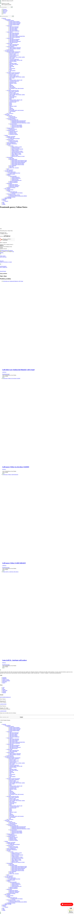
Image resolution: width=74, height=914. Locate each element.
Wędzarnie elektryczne (13, 131)
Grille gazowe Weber (13, 28)
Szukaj (4, 12)
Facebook (4, 691)
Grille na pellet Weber (13, 45)
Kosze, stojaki (11, 58)
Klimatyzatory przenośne (13, 186)
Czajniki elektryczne (10, 137)
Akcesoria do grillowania (9, 50)
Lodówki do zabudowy (13, 181)
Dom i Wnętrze (7, 188)
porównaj (11, 250)
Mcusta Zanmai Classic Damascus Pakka (19, 161)
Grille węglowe (10, 31)
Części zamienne (12, 70)
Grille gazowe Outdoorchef (14, 30)
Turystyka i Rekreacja (9, 170)
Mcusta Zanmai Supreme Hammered (18, 162)
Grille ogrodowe (8, 19)
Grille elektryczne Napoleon (14, 39)
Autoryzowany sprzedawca (7, 2)
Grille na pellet (9, 43)
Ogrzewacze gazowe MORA (14, 194)
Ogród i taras (7, 114)
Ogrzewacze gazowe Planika (17, 125)
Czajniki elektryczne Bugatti (14, 138)
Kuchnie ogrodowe (10, 20)
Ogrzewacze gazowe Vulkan (17, 126)
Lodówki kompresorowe (16, 178)
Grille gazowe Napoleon (13, 27)
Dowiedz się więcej (5, 374)
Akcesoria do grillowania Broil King (13, 51)
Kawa (8, 168)
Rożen (10, 62)
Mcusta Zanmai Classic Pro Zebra (18, 163)
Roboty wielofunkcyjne (11, 142)
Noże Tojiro (11, 166)
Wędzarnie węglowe (13, 133)
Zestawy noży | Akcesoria (14, 167)
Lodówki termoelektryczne (16, 180)
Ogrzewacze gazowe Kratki (17, 124)
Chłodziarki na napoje (11, 173)
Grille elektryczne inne (13, 42)
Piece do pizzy (9, 115)
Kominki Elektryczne (13, 191)
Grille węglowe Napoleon (14, 34)
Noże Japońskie (10, 157)
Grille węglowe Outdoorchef (14, 37)
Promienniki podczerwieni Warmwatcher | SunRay (21, 122)
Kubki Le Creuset (15, 155)
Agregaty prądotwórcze (11, 171)
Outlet (3, 203)
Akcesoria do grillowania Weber (13, 90)
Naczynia (8, 144)
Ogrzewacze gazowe (13, 123)
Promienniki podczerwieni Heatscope (18, 121)
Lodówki (8, 175)
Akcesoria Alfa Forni (13, 117)
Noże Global (11, 158)
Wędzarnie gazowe (12, 132)
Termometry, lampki (13, 63)
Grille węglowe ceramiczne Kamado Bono (17, 36)
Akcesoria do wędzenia (13, 134)
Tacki (10, 67)
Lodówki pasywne (15, 179)
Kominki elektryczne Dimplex (17, 192)
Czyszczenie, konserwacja (14, 59)
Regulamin (4, 677)
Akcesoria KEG (12, 68)
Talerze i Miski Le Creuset (16, 154)
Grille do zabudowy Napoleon (14, 48)
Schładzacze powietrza (11, 187)
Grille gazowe (9, 25)
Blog (3, 202)
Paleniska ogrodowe (10, 128)
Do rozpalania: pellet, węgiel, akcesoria (16, 110)
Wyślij (21, 717)
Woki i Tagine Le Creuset (16, 153)
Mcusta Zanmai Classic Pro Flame (18, 164)
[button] (9, 375)
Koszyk (5, 11)
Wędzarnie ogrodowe (11, 130)
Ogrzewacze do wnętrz (11, 193)
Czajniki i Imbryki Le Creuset (17, 151)
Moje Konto (4, 681)
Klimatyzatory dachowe (13, 184)
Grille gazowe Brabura (13, 29)
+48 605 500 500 (3, 704)
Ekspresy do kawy (10, 139)
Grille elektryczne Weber (13, 40)
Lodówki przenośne (13, 176)
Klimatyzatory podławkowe (14, 185)
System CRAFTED (12, 96)
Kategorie (4, 18)
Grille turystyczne (10, 49)
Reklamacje (4, 678)
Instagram (4, 692)
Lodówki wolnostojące (13, 182)
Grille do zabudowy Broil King (15, 47)
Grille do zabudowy (10, 46)
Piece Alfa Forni (12, 116)
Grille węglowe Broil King (14, 32)
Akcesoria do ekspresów (13, 141)
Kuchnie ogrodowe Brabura (14, 21)
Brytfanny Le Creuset (15, 147)
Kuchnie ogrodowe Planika (14, 24)
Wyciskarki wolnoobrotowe (12, 143)
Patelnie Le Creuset (15, 149)
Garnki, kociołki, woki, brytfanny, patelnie (17, 57)
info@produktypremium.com (5, 697)
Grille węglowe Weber (13, 35)
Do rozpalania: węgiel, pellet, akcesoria (16, 88)
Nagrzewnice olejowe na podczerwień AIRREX (18, 195)
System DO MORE (12, 61)
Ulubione (5, 9)
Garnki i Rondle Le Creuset (17, 146)
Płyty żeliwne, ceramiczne (14, 52)
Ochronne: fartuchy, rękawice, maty (15, 60)
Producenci (4, 199)
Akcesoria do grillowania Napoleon (13, 72)
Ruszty (10, 69)
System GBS (11, 97)
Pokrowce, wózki (12, 53)
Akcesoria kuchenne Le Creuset (17, 152)
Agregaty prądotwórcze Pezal (14, 172)
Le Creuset (11, 145)
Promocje (4, 200)
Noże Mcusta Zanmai (13, 159)
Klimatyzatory (9, 183)
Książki (10, 104)
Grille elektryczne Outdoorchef (15, 41)
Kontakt (3, 204)
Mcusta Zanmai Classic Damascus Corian (19, 160)
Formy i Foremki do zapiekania (17, 148)
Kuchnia (6, 135)
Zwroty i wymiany (5, 679)
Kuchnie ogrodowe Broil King (14, 22)
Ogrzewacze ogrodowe (11, 118)
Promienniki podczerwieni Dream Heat (19, 120)
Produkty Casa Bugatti (11, 136)
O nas (3, 687)
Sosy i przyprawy (10, 113)
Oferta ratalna (4, 690)
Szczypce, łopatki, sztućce (14, 54)
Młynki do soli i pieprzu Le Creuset (18, 156)
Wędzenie (11, 65)
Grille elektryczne (10, 38)
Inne (10, 71)
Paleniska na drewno (13, 129)
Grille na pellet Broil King (14, 44)
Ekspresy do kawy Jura (13, 140)
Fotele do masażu (10, 189)
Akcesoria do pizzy (12, 55)
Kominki (8, 190)
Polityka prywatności (6, 680)
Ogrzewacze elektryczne (13, 119)
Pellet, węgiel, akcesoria (13, 64)
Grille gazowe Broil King (14, 26)
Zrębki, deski (11, 66)
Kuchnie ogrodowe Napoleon (14, 23)
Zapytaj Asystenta (68, 904)
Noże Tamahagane (12, 165)
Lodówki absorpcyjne (16, 177)
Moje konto (5, 10)
